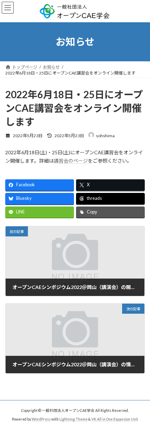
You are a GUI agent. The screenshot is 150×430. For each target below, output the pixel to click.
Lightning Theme (73, 419)
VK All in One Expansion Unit (114, 419)
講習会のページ (71, 161)
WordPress (41, 419)
